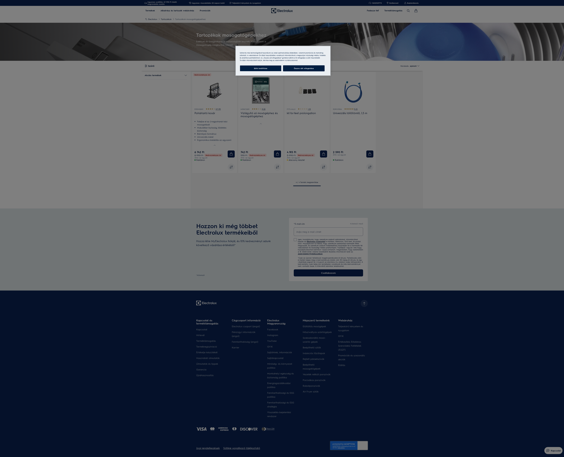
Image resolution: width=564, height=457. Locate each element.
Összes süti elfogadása (304, 68)
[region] (283, 61)
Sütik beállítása (260, 68)
